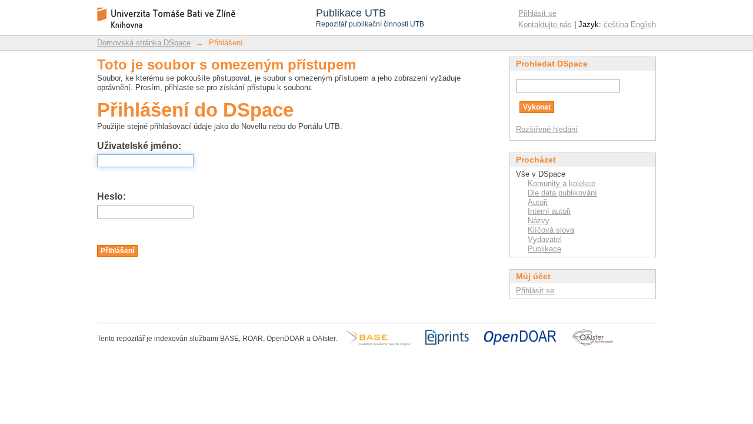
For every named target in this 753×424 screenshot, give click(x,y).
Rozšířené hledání (547, 129)
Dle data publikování (562, 192)
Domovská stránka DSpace (144, 42)
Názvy (538, 220)
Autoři (538, 202)
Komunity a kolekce (561, 183)
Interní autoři (549, 211)
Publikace (544, 248)
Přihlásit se (537, 13)
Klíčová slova (551, 230)
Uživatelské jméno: (139, 146)
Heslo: (111, 196)
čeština (616, 24)
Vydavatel (545, 239)
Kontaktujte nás (545, 24)
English (643, 24)
